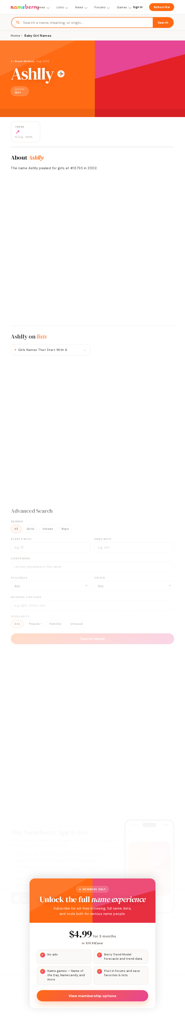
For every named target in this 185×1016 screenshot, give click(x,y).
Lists (60, 7)
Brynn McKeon (25, 61)
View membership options (92, 995)
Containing (20, 558)
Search (163, 23)
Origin (99, 577)
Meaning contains (26, 597)
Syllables (19, 577)
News (79, 7)
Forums (100, 7)
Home (15, 36)
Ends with (102, 539)
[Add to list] (61, 73)
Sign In (138, 7)
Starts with (21, 539)
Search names (92, 639)
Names (40, 7)
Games (122, 7)
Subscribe (162, 7)
